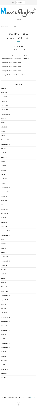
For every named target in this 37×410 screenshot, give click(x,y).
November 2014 (5, 321)
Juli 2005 (3, 365)
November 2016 (5, 261)
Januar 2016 (4, 291)
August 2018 (4, 213)
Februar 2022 (4, 131)
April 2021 (4, 153)
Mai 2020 (3, 174)
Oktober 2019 (4, 196)
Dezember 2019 (5, 187)
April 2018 (4, 218)
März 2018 (4, 222)
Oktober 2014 (4, 326)
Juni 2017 (3, 244)
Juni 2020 (3, 170)
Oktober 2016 (4, 265)
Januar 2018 (4, 226)
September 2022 (5, 114)
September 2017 (5, 235)
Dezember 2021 (5, 140)
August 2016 (4, 270)
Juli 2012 (3, 356)
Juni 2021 (3, 148)
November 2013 (5, 343)
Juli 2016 (3, 274)
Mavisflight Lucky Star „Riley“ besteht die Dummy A (15, 58)
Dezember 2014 (5, 317)
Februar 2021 (4, 161)
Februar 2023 (4, 101)
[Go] (16, 2)
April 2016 (4, 282)
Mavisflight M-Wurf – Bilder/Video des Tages (13, 75)
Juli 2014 (3, 334)
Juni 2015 (3, 308)
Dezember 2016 (5, 257)
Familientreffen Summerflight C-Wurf (18, 36)
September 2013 (5, 347)
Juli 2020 (3, 166)
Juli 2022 (3, 118)
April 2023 (4, 92)
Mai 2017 (3, 248)
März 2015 (4, 313)
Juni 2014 (3, 339)
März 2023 (4, 97)
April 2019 (4, 200)
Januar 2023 (4, 105)
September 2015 (5, 295)
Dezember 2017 (5, 231)
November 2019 (5, 192)
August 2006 (4, 360)
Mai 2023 (3, 88)
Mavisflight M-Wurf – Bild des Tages (11, 62)
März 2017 (4, 252)
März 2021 (4, 157)
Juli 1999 (3, 378)
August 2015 (4, 300)
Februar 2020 (4, 183)
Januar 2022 (4, 136)
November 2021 (5, 144)
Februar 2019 (4, 205)
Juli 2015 (3, 304)
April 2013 (4, 352)
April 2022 (4, 123)
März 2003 (4, 373)
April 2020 (4, 179)
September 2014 (5, 330)
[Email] (13, 2)
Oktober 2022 (4, 110)
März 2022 (4, 127)
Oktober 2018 (4, 209)
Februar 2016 (4, 287)
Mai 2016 (3, 278)
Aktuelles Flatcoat (19, 49)
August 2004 (4, 369)
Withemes (32, 397)
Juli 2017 (3, 239)
